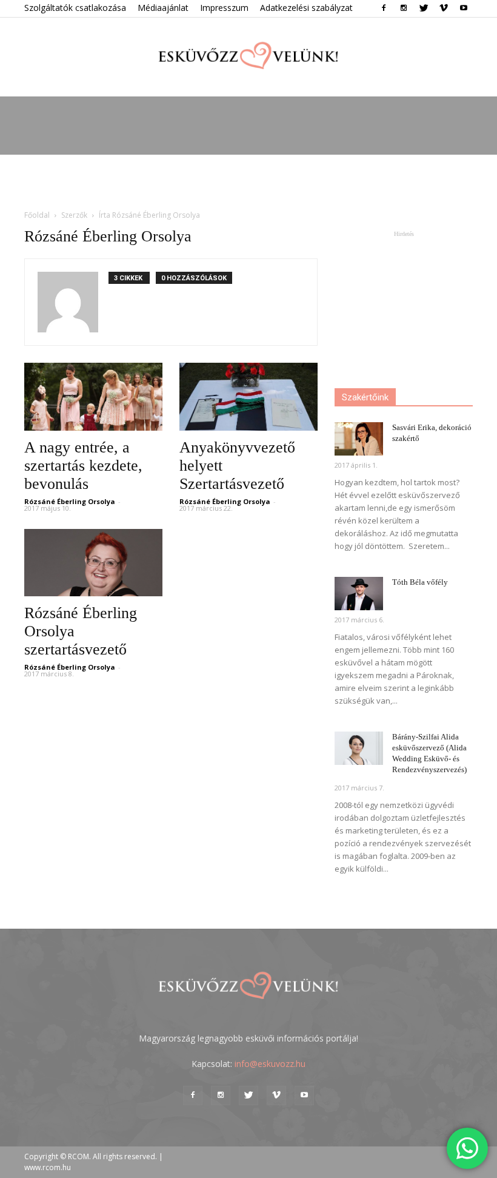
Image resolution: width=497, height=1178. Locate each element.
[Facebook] (384, 8)
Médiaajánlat (163, 7)
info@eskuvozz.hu (270, 1063)
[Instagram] (404, 8)
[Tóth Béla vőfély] (359, 593)
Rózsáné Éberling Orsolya (69, 501)
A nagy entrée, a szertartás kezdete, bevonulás (83, 466)
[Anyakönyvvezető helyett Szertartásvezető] (248, 397)
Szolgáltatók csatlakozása (75, 7)
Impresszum (224, 7)
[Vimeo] (444, 8)
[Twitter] (424, 8)
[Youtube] (464, 8)
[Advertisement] (248, 181)
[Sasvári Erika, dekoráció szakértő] (359, 439)
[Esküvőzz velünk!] (248, 57)
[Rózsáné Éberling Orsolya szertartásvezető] (93, 563)
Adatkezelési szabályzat (306, 7)
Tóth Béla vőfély (420, 582)
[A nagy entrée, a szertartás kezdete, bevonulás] (93, 397)
